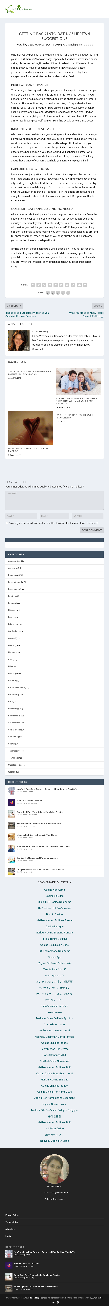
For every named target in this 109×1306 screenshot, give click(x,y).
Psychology (13, 709)
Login (8, 1236)
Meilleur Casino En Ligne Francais (55, 932)
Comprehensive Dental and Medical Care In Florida (40, 869)
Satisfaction (14, 723)
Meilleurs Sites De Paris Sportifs (54, 1018)
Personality (13, 694)
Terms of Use (11, 1222)
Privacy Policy (12, 1215)
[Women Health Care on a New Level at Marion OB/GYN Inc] (11, 848)
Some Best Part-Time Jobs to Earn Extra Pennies (40, 812)
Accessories (14, 561)
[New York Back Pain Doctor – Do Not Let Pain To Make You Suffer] (11, 791)
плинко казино (54, 1012)
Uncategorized (15, 765)
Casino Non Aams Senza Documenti (54, 1097)
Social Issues (14, 730)
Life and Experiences (37, 1298)
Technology (13, 751)
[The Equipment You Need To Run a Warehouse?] (11, 825)
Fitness (11, 610)
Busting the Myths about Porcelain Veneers (37, 858)
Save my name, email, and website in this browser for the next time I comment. (54, 523)
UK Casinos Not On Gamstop (54, 908)
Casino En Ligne (55, 895)
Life (10, 666)
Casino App (54, 957)
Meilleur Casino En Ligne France (55, 920)
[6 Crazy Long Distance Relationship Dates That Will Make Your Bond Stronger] (78, 381)
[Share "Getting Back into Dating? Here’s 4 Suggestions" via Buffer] (67, 285)
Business (12, 575)
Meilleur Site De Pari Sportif (54, 1030)
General (12, 638)
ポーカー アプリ (54, 1134)
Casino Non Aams (54, 889)
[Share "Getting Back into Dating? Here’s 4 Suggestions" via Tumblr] (50, 285)
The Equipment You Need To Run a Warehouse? (39, 823)
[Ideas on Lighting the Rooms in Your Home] (11, 836)
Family (11, 596)
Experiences (14, 589)
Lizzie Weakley (36, 44)
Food (10, 617)
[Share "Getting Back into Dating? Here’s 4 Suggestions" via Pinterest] (55, 285)
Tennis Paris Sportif (54, 969)
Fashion (12, 603)
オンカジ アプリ (54, 999)
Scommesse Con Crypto (55, 1048)
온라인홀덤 (54, 1116)
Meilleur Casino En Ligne (54, 1079)
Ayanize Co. (97, 1298)
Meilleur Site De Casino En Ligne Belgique (54, 1110)
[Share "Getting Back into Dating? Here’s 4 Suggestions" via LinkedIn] (61, 285)
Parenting (13, 680)
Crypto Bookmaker (54, 1024)
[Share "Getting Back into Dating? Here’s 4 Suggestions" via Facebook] (33, 285)
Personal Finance (16, 687)
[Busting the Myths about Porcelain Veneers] (11, 859)
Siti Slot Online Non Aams (54, 1061)
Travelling (13, 758)
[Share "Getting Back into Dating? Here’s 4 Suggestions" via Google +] (44, 285)
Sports (11, 744)
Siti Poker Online (54, 1128)
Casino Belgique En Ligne (54, 944)
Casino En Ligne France (54, 1042)
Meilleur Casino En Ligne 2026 (54, 1067)
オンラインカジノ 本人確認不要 (54, 981)
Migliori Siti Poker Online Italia (54, 963)
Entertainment (15, 582)
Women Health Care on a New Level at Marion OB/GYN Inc (43, 846)
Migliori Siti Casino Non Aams (54, 901)
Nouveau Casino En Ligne (54, 1140)
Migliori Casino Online (54, 1104)
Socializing (13, 737)
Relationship (69, 44)
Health (11, 645)
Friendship (13, 624)
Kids (10, 659)
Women (11, 772)
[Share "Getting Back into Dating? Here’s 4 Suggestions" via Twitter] (38, 285)
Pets (10, 701)
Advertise (10, 1229)
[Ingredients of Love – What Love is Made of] (30, 428)
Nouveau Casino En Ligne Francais (54, 1036)
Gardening (13, 631)
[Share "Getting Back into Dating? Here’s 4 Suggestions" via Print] (85, 285)
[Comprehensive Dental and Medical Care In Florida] (11, 871)
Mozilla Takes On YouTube (29, 801)
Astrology (13, 568)
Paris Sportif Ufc (54, 975)
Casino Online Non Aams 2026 (54, 1091)
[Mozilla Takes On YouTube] (11, 802)
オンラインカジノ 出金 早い (54, 987)
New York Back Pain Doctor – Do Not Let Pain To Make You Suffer (47, 789)
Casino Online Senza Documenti (54, 1073)
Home (11, 652)
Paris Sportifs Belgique (55, 938)
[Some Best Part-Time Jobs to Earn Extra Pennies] (11, 814)
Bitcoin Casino (54, 914)
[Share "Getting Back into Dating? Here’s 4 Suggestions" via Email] (79, 285)
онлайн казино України (54, 1006)
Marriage (12, 673)
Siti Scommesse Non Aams (54, 950)
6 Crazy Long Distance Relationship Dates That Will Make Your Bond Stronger (76, 401)
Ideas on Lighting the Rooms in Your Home (37, 835)
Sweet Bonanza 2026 (54, 1055)
